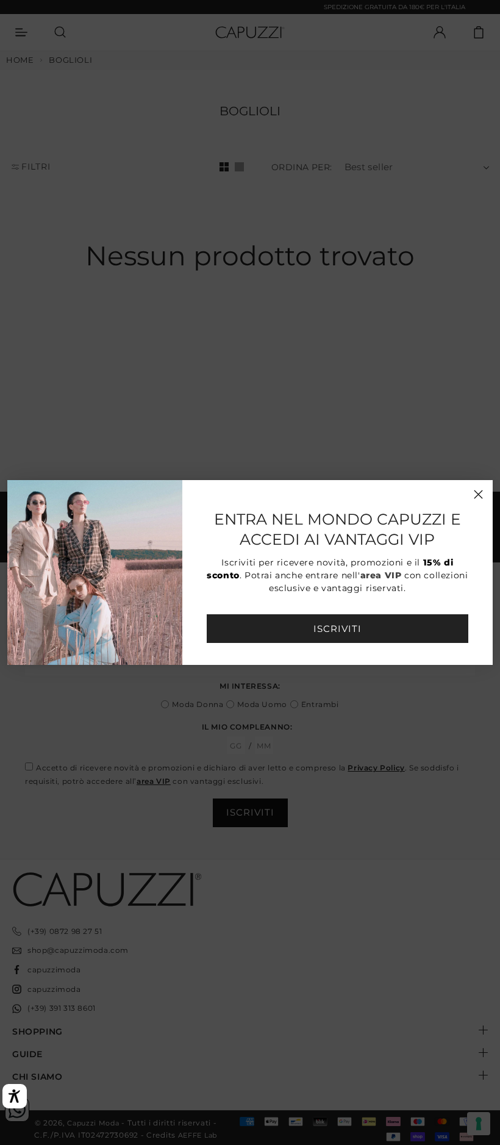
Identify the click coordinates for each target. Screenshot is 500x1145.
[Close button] (478, 494)
